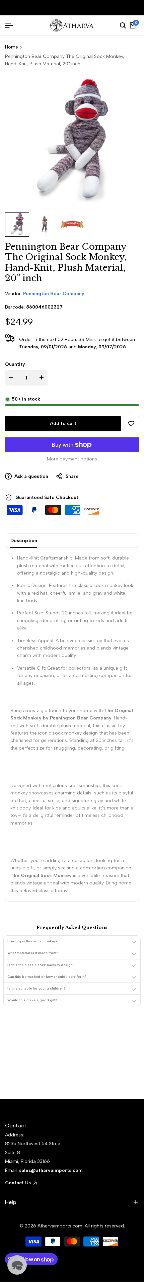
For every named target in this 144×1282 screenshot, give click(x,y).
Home (11, 47)
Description (23, 540)
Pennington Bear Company (53, 293)
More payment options (72, 459)
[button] (131, 423)
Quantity (15, 364)
